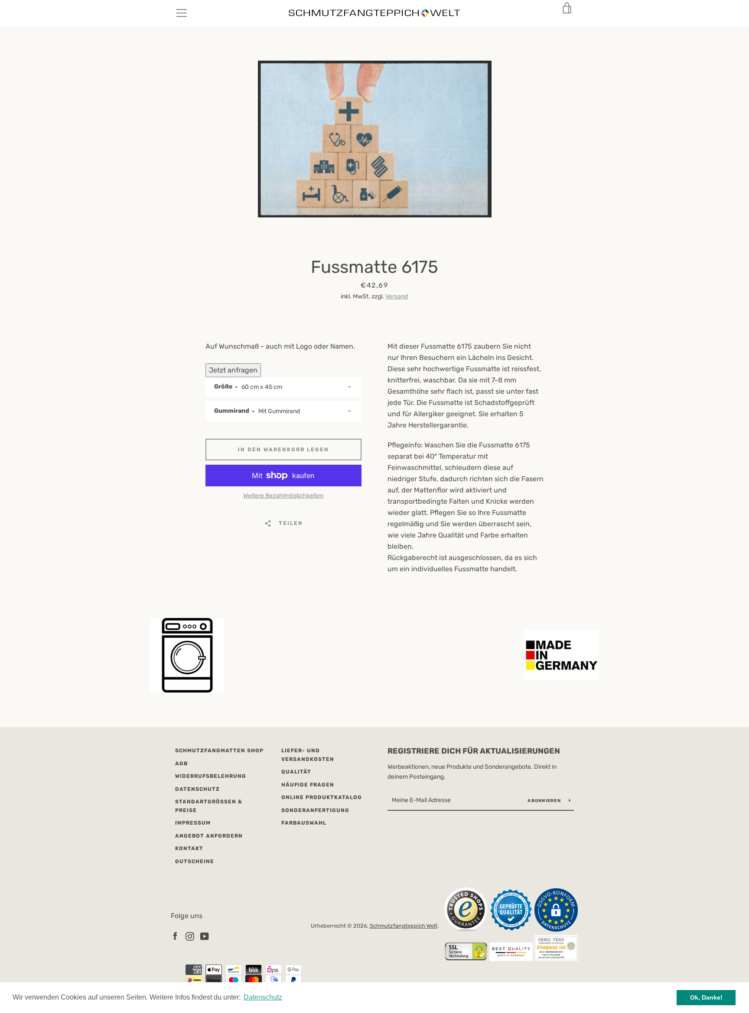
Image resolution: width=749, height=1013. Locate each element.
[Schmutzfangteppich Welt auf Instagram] (190, 936)
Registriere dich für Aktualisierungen (474, 751)
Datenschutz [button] (263, 997)
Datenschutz (197, 789)
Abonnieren (545, 800)
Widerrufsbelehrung (210, 776)
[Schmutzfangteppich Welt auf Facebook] (175, 936)
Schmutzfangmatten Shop (219, 751)
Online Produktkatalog (321, 797)
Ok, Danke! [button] (706, 997)
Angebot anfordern (209, 836)
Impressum (193, 823)
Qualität (296, 772)
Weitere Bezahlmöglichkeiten (283, 495)
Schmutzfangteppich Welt (403, 925)
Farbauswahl (303, 823)
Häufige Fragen (307, 785)
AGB (181, 764)
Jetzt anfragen (233, 370)
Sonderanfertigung (315, 810)
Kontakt (189, 848)
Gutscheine (194, 861)
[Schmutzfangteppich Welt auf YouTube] (204, 936)
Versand (396, 296)
